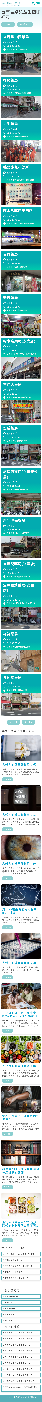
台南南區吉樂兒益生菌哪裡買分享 (17, 1363)
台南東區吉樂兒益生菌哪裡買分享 (17, 1350)
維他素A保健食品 (10, 1296)
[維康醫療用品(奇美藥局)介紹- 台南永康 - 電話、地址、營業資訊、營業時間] (21, 480)
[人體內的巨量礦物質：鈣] (21, 759)
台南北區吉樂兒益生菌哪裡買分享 (17, 1332)
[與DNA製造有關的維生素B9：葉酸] (21, 907)
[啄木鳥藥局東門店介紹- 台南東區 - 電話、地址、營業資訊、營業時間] (21, 217)
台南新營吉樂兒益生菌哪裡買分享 (17, 1338)
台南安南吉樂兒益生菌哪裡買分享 (17, 1345)
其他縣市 (8, 24)
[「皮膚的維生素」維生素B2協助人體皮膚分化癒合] (21, 1009)
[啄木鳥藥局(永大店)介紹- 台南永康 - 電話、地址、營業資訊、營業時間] (21, 347)
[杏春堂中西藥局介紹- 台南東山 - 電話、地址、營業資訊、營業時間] (21, 43)
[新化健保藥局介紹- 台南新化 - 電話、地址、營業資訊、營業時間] (21, 526)
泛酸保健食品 (9, 1320)
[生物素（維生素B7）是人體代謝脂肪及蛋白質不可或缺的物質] (21, 1218)
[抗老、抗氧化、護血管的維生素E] (21, 1112)
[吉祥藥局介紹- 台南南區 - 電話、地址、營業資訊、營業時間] (21, 260)
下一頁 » (28, 722)
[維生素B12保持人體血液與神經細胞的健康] (21, 1165)
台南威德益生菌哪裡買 (13, 1260)
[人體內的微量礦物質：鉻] (21, 1060)
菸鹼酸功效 (8, 1302)
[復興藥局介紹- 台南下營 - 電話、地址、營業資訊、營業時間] (21, 86)
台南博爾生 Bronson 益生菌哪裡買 (18, 1254)
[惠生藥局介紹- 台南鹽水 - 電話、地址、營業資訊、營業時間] (21, 130)
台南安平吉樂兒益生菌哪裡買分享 (17, 1369)
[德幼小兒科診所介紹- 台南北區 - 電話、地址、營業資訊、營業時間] (21, 173)
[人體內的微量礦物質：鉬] (21, 957)
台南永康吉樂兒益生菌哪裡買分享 (17, 1375)
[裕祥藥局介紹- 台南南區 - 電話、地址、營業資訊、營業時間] (21, 640)
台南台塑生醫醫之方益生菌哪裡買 (17, 1266)
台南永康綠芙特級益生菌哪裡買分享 (18, 1381)
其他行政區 (25, 24)
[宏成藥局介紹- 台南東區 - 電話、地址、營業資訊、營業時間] (21, 434)
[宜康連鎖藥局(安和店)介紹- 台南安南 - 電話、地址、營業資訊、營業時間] (21, 594)
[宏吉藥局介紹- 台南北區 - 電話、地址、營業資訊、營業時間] (21, 304)
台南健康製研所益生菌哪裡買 (15, 1278)
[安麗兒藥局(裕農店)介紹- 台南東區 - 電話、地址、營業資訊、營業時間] (21, 570)
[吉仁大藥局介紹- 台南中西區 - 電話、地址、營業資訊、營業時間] (21, 390)
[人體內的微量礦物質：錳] (21, 809)
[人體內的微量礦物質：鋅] (21, 858)
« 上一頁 (13, 722)
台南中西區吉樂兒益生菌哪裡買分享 (18, 1357)
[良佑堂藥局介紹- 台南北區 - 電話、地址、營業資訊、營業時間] (21, 684)
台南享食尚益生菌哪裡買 (14, 1272)
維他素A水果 (8, 1314)
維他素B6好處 (9, 1308)
